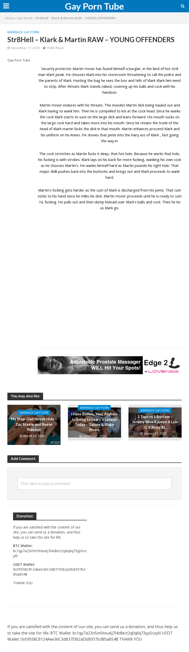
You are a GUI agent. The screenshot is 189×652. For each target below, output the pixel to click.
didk (53, 171)
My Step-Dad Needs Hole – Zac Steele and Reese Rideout (34, 424)
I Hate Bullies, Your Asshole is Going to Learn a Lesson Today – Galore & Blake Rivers (94, 422)
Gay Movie (24, 18)
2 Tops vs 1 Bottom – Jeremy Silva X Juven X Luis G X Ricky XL (155, 421)
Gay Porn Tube (94, 6)
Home (9, 18)
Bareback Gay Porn (23, 32)
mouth (159, 116)
